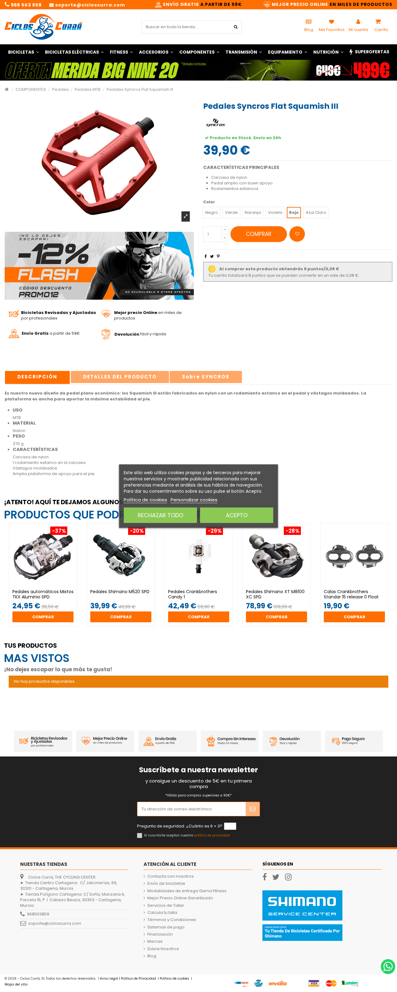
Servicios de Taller (165, 905)
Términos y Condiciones (171, 920)
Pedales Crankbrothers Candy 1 (192, 594)
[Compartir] (205, 256)
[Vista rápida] (47, 587)
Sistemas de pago (166, 927)
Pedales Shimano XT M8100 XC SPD (275, 594)
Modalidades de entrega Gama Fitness (186, 891)
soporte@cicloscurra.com (54, 923)
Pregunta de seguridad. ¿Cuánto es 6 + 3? (179, 826)
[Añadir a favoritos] (297, 234)
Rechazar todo (160, 515)
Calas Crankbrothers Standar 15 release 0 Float (351, 594)
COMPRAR (258, 234)
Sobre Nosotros (163, 949)
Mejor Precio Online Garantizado (180, 898)
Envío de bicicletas (166, 883)
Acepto (237, 515)
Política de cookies (145, 499)
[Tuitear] (212, 256)
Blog (151, 956)
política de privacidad (212, 835)
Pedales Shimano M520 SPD (119, 592)
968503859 (38, 914)
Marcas (155, 941)
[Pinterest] (218, 256)
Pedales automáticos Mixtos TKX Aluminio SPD (43, 594)
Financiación (160, 934)
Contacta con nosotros (170, 876)
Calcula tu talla (162, 912)
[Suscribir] (253, 809)
